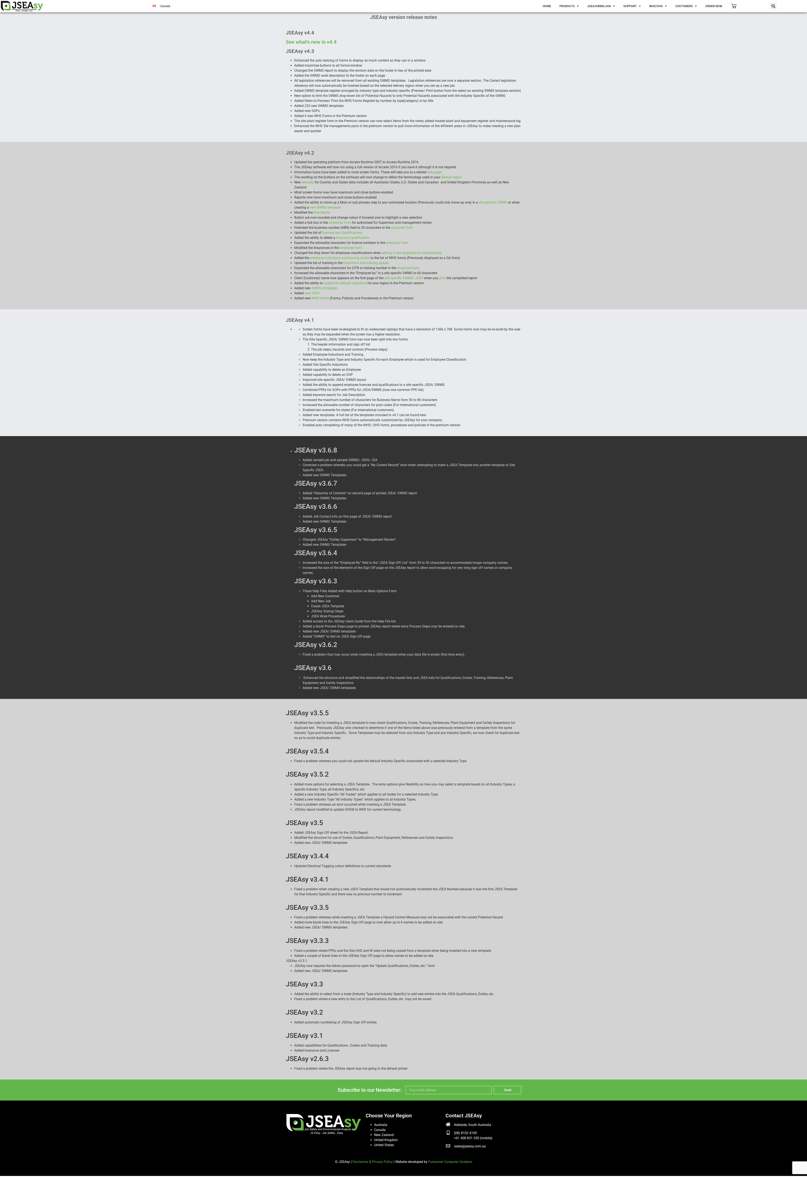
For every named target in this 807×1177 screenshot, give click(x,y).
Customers (684, 6)
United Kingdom (386, 1140)
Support (630, 6)
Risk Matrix (322, 212)
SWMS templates (324, 288)
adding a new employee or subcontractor (412, 253)
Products (567, 6)
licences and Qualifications (342, 233)
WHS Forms (320, 298)
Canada (380, 1130)
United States (384, 1145)
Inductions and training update (366, 263)
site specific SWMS (493, 202)
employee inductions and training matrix (340, 258)
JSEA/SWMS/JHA (599, 6)
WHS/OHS (656, 6)
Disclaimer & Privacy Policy (372, 1162)
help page (434, 172)
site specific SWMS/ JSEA (403, 278)
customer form (402, 228)
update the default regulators (345, 283)
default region (451, 177)
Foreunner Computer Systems (450, 1162)
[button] (773, 6)
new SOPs (312, 293)
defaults (308, 182)
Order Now (713, 6)
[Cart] (733, 6)
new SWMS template (325, 207)
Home (547, 6)
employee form (340, 223)
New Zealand (384, 1135)
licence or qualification (352, 238)
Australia (380, 1125)
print (443, 278)
